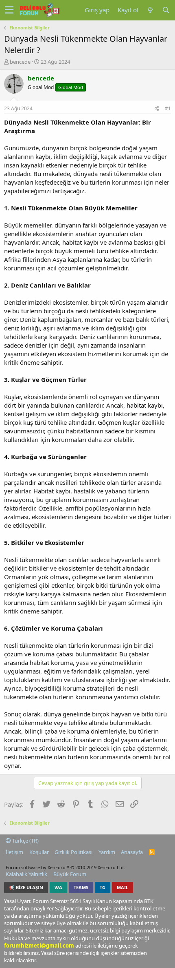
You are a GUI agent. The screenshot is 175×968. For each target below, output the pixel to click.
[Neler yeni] (150, 10)
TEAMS (81, 887)
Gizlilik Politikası (73, 852)
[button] (9, 10)
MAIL (122, 887)
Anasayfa (132, 852)
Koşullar (39, 852)
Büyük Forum (69, 874)
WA (58, 887)
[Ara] (165, 10)
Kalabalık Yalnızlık (26, 874)
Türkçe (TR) (25, 840)
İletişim (14, 852)
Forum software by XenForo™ (65, 867)
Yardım (106, 852)
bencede (20, 61)
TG (102, 887)
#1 (168, 108)
